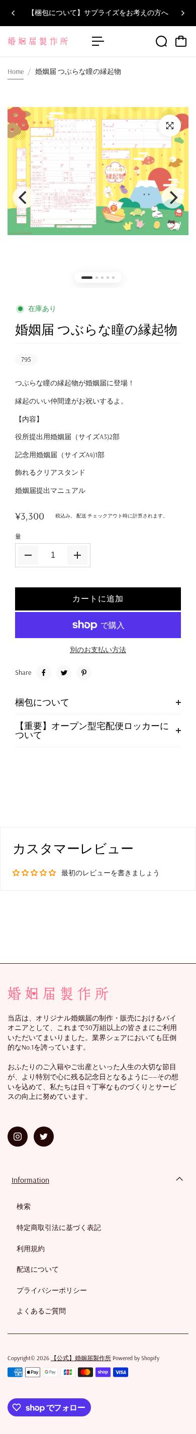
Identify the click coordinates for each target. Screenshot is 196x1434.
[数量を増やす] (77, 555)
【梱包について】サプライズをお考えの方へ (98, 12)
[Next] (182, 13)
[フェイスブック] (43, 672)
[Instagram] (18, 1136)
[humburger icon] (98, 41)
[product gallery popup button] (170, 126)
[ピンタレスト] (83, 672)
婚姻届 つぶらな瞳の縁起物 (96, 329)
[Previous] (14, 13)
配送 (81, 516)
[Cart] (180, 41)
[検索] (161, 41)
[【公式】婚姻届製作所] (45, 41)
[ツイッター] (63, 672)
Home (16, 71)
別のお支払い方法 (98, 649)
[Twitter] (44, 1136)
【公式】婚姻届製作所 (81, 1358)
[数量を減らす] (28, 555)
